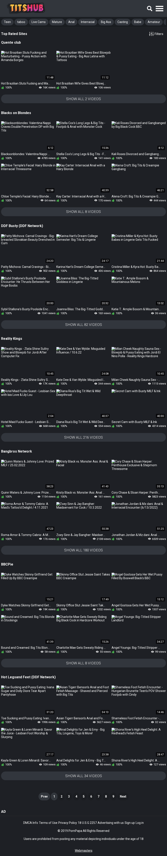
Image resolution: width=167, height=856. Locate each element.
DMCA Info (30, 822)
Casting (122, 22)
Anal (71, 22)
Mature (57, 22)
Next (123, 796)
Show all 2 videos (83, 99)
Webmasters (83, 850)
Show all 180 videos (83, 550)
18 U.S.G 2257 (87, 822)
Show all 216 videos (83, 437)
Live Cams (39, 22)
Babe (137, 22)
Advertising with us (111, 822)
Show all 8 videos (83, 211)
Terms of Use (48, 822)
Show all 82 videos (83, 324)
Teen (7, 22)
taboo (21, 22)
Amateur (154, 22)
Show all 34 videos (83, 776)
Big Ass (106, 22)
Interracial (88, 22)
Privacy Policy (67, 822)
